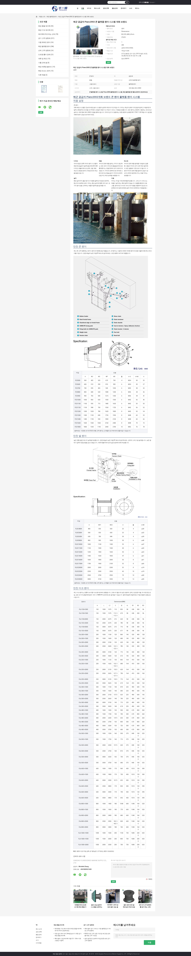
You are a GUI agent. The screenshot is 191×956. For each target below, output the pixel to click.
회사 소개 (97, 8)
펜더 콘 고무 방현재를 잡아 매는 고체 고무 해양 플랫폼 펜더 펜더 (145, 906)
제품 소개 (42, 16)
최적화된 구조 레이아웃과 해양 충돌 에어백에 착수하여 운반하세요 (68, 929)
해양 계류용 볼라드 (45, 67)
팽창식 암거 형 (81, 851)
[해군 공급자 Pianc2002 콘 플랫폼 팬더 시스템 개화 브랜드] (87, 37)
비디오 (89, 8)
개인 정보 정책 (57, 954)
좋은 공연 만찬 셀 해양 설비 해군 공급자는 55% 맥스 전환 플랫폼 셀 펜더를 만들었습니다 (129, 906)
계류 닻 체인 (42, 59)
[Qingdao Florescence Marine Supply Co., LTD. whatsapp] (46, 107)
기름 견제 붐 (42, 63)
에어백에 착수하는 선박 (46, 34)
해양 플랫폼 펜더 (52, 16)
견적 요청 (142, 2)
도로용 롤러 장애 (44, 54)
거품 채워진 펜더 (44, 42)
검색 (127, 2)
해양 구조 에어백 (44, 30)
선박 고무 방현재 (44, 50)
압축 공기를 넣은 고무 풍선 (94, 851)
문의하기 (123, 8)
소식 (130, 8)
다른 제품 (41, 75)
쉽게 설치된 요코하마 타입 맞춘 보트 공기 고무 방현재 (97, 939)
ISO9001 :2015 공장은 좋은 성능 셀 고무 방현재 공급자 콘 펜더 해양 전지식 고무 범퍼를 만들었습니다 (113, 906)
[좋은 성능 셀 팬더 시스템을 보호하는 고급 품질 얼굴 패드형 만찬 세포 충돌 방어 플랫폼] (97, 896)
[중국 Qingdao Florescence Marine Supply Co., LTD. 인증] (44, 88)
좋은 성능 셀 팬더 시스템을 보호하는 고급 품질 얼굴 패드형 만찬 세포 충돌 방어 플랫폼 (97, 906)
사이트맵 (38, 943)
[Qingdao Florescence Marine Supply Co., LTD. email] (40, 107)
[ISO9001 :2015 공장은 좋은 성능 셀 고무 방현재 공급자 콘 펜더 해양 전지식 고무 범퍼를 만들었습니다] (113, 896)
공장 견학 (106, 8)
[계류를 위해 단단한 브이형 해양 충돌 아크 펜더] (80, 896)
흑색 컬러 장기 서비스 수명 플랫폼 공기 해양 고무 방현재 (98, 929)
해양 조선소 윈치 (44, 71)
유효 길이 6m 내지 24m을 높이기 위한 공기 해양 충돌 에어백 (68, 934)
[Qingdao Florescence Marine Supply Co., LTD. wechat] (51, 107)
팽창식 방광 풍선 (109, 851)
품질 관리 (115, 8)
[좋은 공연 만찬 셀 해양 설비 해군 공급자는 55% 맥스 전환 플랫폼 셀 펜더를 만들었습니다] (129, 896)
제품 (82, 8)
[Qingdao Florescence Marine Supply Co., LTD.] (60, 9)
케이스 (137, 8)
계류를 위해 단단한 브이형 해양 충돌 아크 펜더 (80, 906)
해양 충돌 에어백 (44, 26)
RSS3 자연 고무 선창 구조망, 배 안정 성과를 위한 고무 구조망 (97, 934)
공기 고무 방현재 (44, 38)
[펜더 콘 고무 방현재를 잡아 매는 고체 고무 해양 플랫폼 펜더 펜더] (145, 896)
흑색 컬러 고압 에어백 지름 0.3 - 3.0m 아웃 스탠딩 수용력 (68, 939)
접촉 (108, 62)
